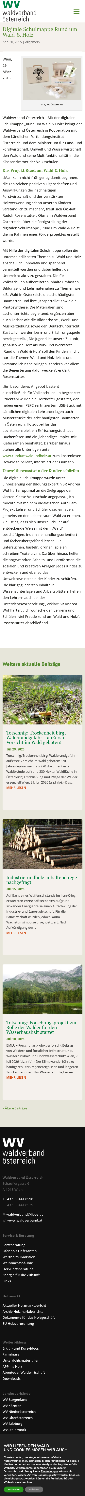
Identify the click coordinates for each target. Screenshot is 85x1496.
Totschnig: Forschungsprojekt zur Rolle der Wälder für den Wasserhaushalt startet (41, 1027)
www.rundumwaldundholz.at (27, 455)
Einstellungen (49, 1471)
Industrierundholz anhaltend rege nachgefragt (41, 879)
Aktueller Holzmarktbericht (24, 1305)
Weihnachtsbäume (18, 1263)
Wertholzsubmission (19, 1257)
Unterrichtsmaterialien (21, 1360)
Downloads (12, 1378)
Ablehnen (34, 1489)
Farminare (11, 1354)
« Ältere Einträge (15, 1108)
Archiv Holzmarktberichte (23, 1311)
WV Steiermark (14, 1429)
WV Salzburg (12, 1423)
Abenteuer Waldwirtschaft (24, 1372)
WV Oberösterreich (18, 1417)
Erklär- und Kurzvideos (21, 1348)
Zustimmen (14, 1489)
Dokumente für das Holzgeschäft (29, 1317)
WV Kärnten (12, 1405)
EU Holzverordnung (18, 1323)
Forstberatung (14, 1245)
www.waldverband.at (24, 1220)
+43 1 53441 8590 (19, 1199)
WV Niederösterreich (19, 1411)
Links (7, 1281)
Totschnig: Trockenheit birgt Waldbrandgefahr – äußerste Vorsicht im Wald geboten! (36, 737)
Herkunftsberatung (18, 1269)
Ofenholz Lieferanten (20, 1251)
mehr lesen (16, 788)
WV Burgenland (15, 1399)
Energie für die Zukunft (21, 1275)
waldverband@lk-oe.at (24, 1214)
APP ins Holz (12, 1366)
